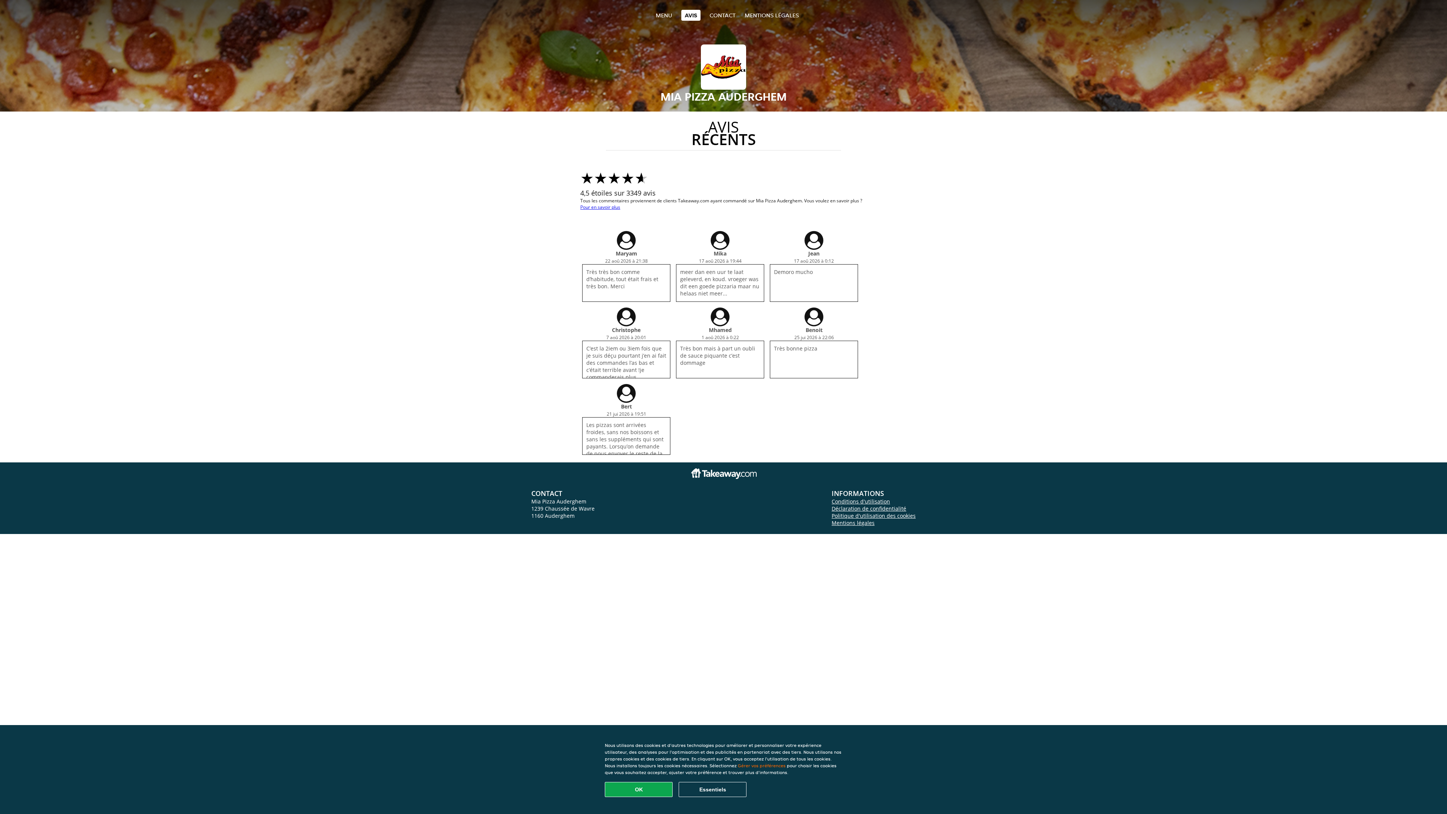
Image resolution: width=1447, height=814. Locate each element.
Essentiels (712, 789)
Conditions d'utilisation (861, 501)
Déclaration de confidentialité (869, 508)
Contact (723, 15)
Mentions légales (772, 15)
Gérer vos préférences (762, 765)
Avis (691, 15)
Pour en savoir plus (600, 207)
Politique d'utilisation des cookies (874, 515)
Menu (664, 15)
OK (639, 789)
